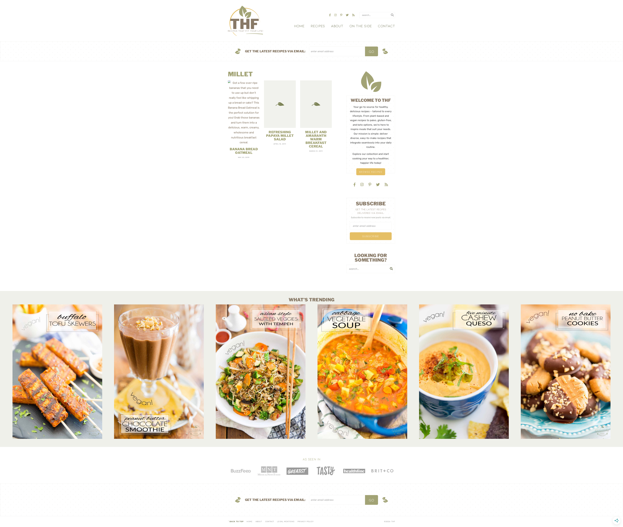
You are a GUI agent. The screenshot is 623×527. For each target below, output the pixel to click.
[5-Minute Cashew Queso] (464, 371)
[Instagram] (336, 15)
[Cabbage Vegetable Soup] (362, 371)
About (337, 26)
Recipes (318, 26)
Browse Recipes (370, 171)
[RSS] (353, 15)
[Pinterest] (341, 15)
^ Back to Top (236, 522)
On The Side (360, 26)
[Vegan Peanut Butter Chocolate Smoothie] (159, 371)
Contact (386, 26)
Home (299, 26)
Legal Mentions (285, 522)
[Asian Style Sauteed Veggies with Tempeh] (260, 371)
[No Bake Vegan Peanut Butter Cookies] (566, 371)
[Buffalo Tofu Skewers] (57, 371)
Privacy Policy (306, 522)
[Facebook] (330, 15)
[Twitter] (347, 15)
